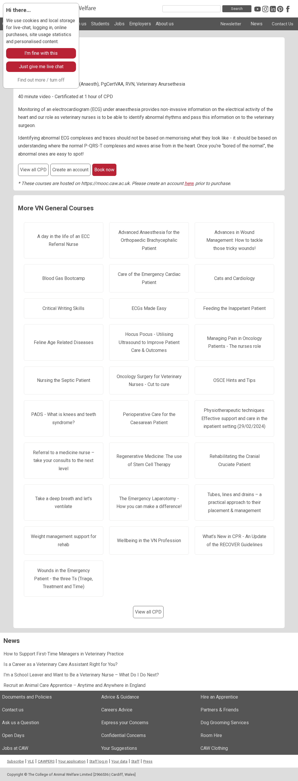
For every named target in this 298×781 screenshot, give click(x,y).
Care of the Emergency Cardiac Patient (149, 278)
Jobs (119, 24)
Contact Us (282, 24)
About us (165, 24)
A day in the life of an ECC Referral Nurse (63, 240)
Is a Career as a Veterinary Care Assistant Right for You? (60, 664)
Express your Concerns (124, 722)
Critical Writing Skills (63, 308)
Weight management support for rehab (63, 540)
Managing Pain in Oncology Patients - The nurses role (234, 342)
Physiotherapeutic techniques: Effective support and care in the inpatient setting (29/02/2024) (234, 418)
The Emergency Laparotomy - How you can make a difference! (149, 502)
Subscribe (15, 761)
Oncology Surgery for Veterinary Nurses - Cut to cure (149, 380)
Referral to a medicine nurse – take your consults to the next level (63, 460)
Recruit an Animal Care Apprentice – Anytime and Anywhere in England (74, 685)
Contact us (13, 710)
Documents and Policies (27, 697)
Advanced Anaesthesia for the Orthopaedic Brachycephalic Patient (149, 240)
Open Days (13, 735)
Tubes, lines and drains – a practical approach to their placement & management (234, 502)
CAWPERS (46, 761)
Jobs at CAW (15, 748)
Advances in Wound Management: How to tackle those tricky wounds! (234, 240)
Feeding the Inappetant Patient (234, 308)
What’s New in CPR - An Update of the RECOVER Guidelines (234, 540)
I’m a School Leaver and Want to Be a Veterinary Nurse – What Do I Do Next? (81, 675)
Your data (119, 761)
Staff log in (98, 761)
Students (100, 24)
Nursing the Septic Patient (63, 380)
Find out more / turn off (41, 80)
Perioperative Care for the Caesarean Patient (149, 418)
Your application (72, 761)
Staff (135, 761)
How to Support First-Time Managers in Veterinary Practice (63, 654)
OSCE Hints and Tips (234, 380)
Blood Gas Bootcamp (63, 278)
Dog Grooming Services (225, 722)
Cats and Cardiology (234, 278)
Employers (140, 24)
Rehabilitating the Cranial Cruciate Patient (235, 460)
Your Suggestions (119, 748)
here (189, 183)
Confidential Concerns (123, 735)
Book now (104, 169)
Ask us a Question (20, 722)
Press (147, 761)
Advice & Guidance (120, 697)
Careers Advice (116, 710)
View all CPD (33, 169)
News (256, 24)
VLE (31, 761)
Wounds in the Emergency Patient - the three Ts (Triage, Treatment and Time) (63, 578)
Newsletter (231, 24)
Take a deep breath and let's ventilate (63, 502)
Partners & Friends (220, 710)
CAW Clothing (214, 748)
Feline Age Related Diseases (63, 342)
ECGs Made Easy (149, 308)
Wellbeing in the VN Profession (149, 540)
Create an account (70, 169)
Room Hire (211, 735)
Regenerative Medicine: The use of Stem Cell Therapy (149, 460)
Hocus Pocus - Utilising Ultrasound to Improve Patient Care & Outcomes (149, 342)
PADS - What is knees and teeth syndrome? (63, 418)
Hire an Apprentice (219, 697)
